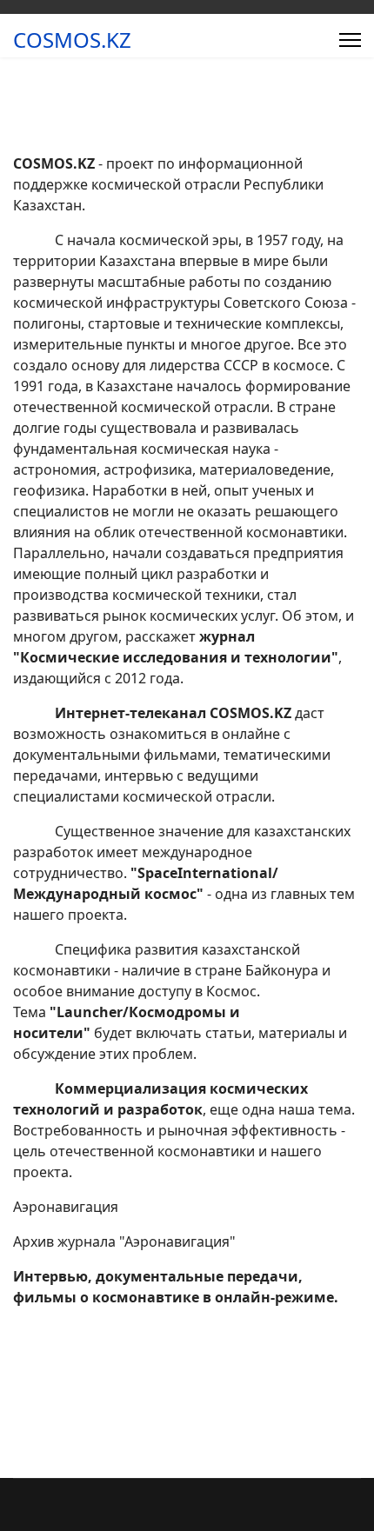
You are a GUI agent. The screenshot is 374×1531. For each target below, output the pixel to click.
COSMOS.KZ (72, 40)
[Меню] (350, 40)
